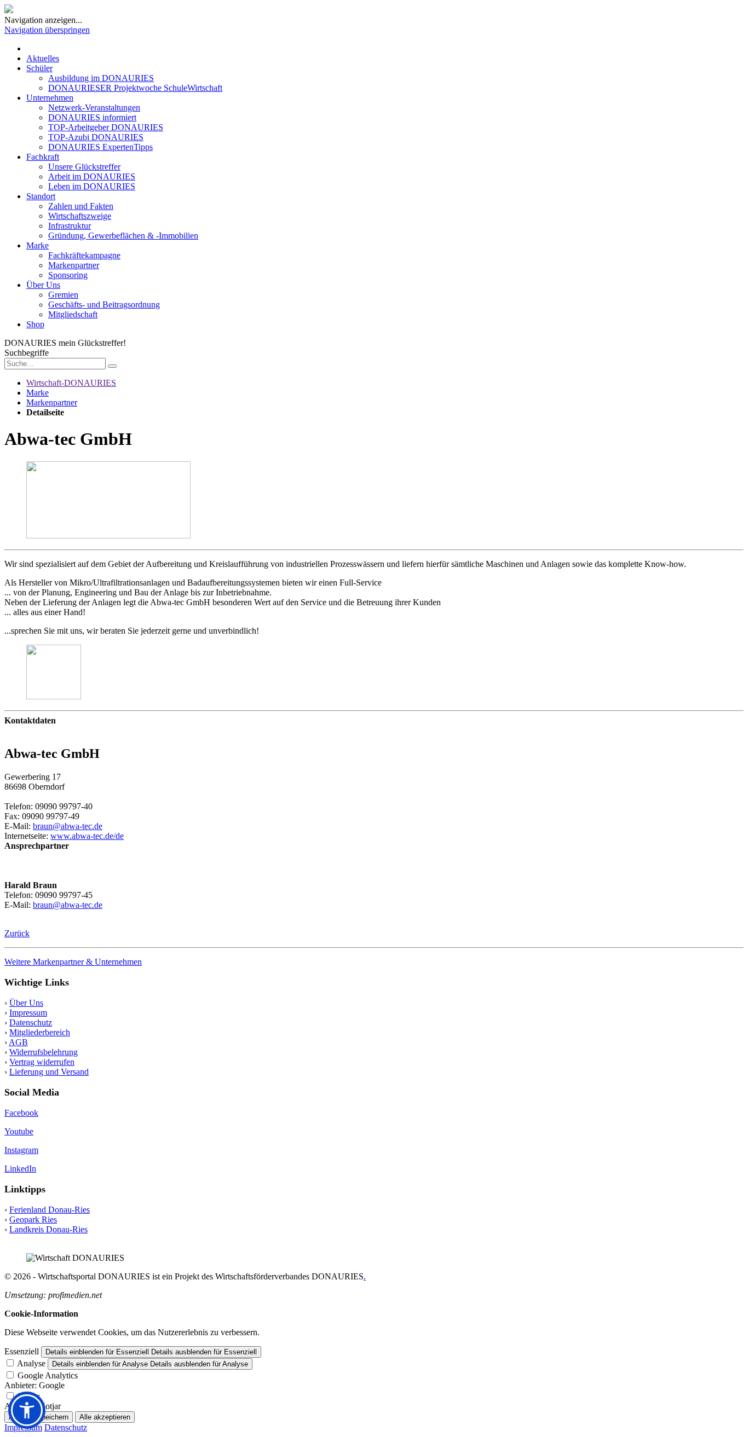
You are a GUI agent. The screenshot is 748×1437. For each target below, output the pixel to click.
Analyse (31, 1363)
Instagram (21, 1150)
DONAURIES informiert (92, 117)
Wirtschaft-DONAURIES (71, 382)
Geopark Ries (33, 1219)
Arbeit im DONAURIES (91, 176)
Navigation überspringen (47, 29)
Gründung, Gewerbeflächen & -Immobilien (123, 235)
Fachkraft (42, 156)
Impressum (28, 1012)
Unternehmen (49, 97)
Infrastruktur (69, 225)
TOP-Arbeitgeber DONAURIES (105, 127)
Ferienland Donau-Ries (49, 1209)
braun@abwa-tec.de (67, 826)
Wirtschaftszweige (79, 216)
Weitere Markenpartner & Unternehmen (73, 961)
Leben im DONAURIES (91, 186)
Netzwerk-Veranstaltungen (94, 107)
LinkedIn (20, 1168)
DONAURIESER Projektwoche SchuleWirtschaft (135, 87)
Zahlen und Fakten (80, 206)
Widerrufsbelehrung (43, 1052)
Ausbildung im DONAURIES (101, 78)
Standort (40, 196)
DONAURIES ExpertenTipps (100, 147)
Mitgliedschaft (72, 314)
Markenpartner (73, 265)
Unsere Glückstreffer (84, 166)
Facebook (21, 1112)
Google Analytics (48, 1375)
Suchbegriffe (26, 352)
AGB (18, 1042)
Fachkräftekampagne (84, 255)
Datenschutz (30, 1022)
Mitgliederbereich (39, 1032)
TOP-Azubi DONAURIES (95, 137)
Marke (37, 245)
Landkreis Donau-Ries (48, 1229)
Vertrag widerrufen (41, 1062)
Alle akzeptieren (104, 1417)
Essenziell (21, 1351)
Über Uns (43, 284)
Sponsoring (68, 275)
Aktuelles (42, 58)
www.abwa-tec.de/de (87, 836)
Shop (35, 324)
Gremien (63, 294)
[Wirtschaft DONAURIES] (8, 10)
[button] (27, 1410)
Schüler (39, 68)
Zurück (17, 933)
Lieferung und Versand (49, 1071)
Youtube (18, 1131)
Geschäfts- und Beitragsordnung (104, 304)
